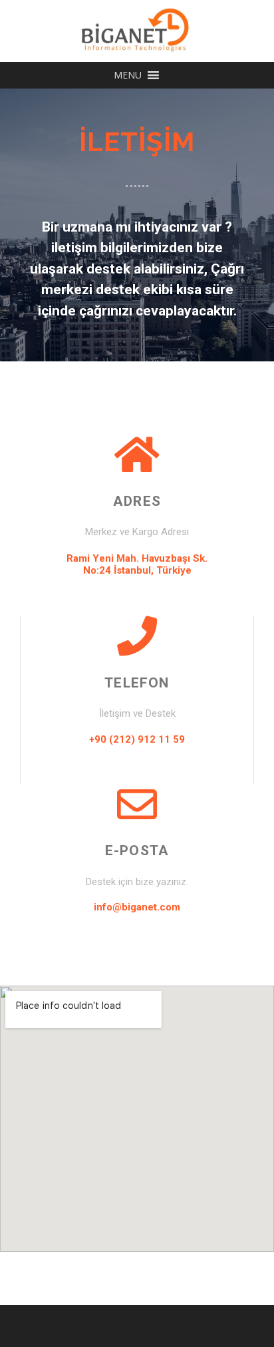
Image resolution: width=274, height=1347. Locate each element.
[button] (128, 75)
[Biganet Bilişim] (137, 30)
